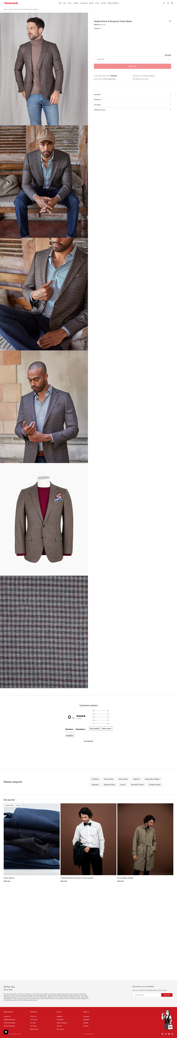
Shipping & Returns (9, 1019)
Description (97, 94)
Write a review (106, 728)
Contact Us (7, 1016)
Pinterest (85, 1026)
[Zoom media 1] (44, 69)
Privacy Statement (9, 1026)
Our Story (33, 1023)
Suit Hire (59, 1026)
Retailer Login (34, 1029)
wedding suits (42, 995)
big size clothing (47, 997)
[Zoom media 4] (44, 406)
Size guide (168, 55)
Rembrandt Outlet (109, 784)
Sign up (152, 76)
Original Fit (136, 779)
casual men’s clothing (26, 995)
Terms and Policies (88, 1034)
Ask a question (94, 728)
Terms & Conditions (9, 1023)
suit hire (17, 997)
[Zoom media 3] (44, 294)
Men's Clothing (108, 779)
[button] (101, 711)
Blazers (50, 995)
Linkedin (85, 1023)
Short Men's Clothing (137, 784)
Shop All (122, 784)
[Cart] (172, 3)
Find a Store (33, 1019)
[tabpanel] (88, 747)
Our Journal (60, 1029)
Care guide (97, 104)
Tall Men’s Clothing (154, 784)
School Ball (60, 1019)
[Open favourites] (6, 1032)
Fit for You (33, 1016)
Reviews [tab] (70, 729)
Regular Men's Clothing (152, 779)
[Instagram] (166, 1034)
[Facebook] (162, 1034)
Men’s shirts (76, 995)
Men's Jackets (123, 779)
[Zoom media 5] (44, 519)
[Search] (164, 3)
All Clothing (95, 779)
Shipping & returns (99, 110)
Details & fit (97, 99)
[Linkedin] (169, 1034)
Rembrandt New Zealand (14, 1034)
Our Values (33, 1026)
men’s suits (83, 995)
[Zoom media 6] (44, 632)
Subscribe (167, 995)
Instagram (86, 1019)
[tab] (81, 729)
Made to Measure (62, 1023)
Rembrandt (95, 784)
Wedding (59, 1016)
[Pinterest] (172, 1034)
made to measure (18, 998)
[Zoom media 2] (44, 181)
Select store (112, 79)
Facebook (86, 1016)
